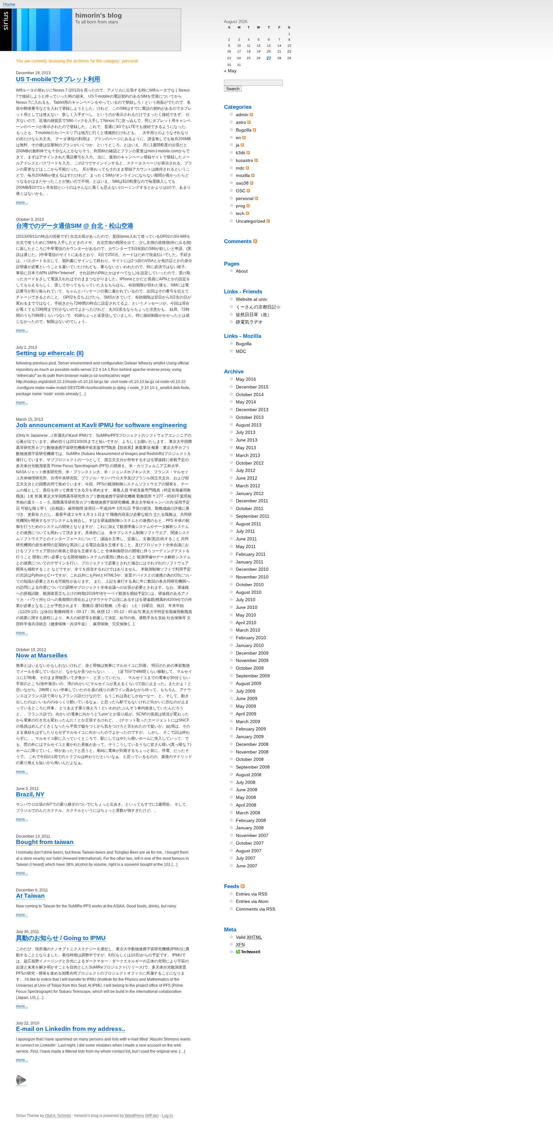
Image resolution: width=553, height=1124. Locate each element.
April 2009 (246, 713)
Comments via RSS (255, 909)
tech (240, 213)
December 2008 (252, 744)
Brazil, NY (30, 794)
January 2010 (250, 645)
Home (9, 4)
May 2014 (246, 401)
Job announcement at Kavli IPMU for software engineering (101, 425)
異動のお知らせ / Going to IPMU (61, 938)
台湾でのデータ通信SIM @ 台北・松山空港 (74, 225)
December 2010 (252, 569)
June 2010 (246, 607)
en (238, 137)
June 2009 (246, 698)
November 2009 (252, 660)
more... (22, 202)
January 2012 (250, 493)
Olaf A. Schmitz (58, 1116)
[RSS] (255, 241)
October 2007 (250, 843)
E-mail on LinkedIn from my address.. (70, 1028)
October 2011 (249, 508)
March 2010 (248, 630)
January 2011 (249, 561)
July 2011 (245, 531)
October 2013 (250, 417)
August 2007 (248, 850)
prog (240, 205)
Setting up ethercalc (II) (50, 353)
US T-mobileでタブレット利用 (58, 79)
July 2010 (245, 599)
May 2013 (246, 447)
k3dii (240, 152)
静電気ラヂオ (249, 321)
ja (237, 144)
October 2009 (250, 668)
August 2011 (248, 523)
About (242, 271)
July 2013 (245, 432)
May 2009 (246, 706)
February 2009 (251, 728)
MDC (241, 351)
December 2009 (252, 653)
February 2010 (251, 637)
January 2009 (250, 736)
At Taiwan (30, 895)
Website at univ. (252, 299)
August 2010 (248, 592)
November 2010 (252, 576)
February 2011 (251, 554)
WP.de (151, 1116)
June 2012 (246, 478)
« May (230, 70)
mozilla (243, 175)
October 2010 (250, 584)
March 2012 (248, 485)
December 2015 (252, 386)
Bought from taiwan (45, 842)
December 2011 (252, 500)
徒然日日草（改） (254, 314)
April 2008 (246, 805)
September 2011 (252, 516)
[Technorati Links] (248, 952)
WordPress (134, 1116)
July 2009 (245, 691)
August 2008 (248, 774)
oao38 (242, 183)
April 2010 (246, 622)
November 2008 (252, 751)
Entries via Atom (252, 901)
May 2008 (246, 797)
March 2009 (248, 721)
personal (244, 198)
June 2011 (246, 538)
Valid (249, 937)
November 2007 (252, 835)
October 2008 (250, 759)
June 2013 (246, 439)
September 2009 (253, 675)
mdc (240, 168)
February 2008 (251, 820)
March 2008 (248, 812)
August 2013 (248, 424)
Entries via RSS (251, 894)
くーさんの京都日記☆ (258, 306)
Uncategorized (250, 221)
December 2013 (252, 409)
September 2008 (253, 766)
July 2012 (245, 470)
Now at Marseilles (42, 655)
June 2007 (246, 865)
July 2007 (245, 858)
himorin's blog (98, 15)
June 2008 (246, 789)
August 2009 (248, 683)
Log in (167, 1116)
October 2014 (250, 394)
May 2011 (246, 546)
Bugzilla (244, 129)
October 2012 (250, 463)
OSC (240, 190)
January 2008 (250, 827)
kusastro (244, 160)
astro (241, 122)
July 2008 (245, 782)
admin (242, 114)
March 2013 (248, 455)
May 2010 (246, 615)
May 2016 (246, 379)
